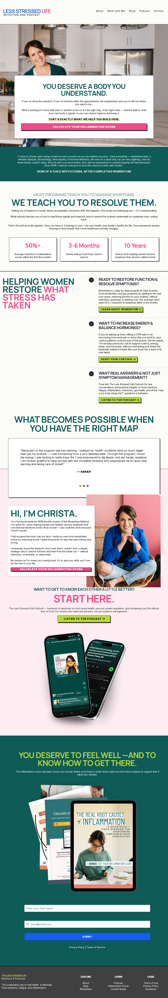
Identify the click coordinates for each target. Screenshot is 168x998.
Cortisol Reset (118, 989)
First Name (31, 901)
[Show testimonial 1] (80, 486)
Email (28, 917)
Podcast (118, 983)
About (86, 983)
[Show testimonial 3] (88, 486)
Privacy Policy (150, 986)
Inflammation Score (118, 986)
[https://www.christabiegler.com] (27, 12)
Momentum (86, 989)
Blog (85, 986)
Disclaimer (150, 989)
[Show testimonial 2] (84, 486)
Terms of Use (151, 983)
